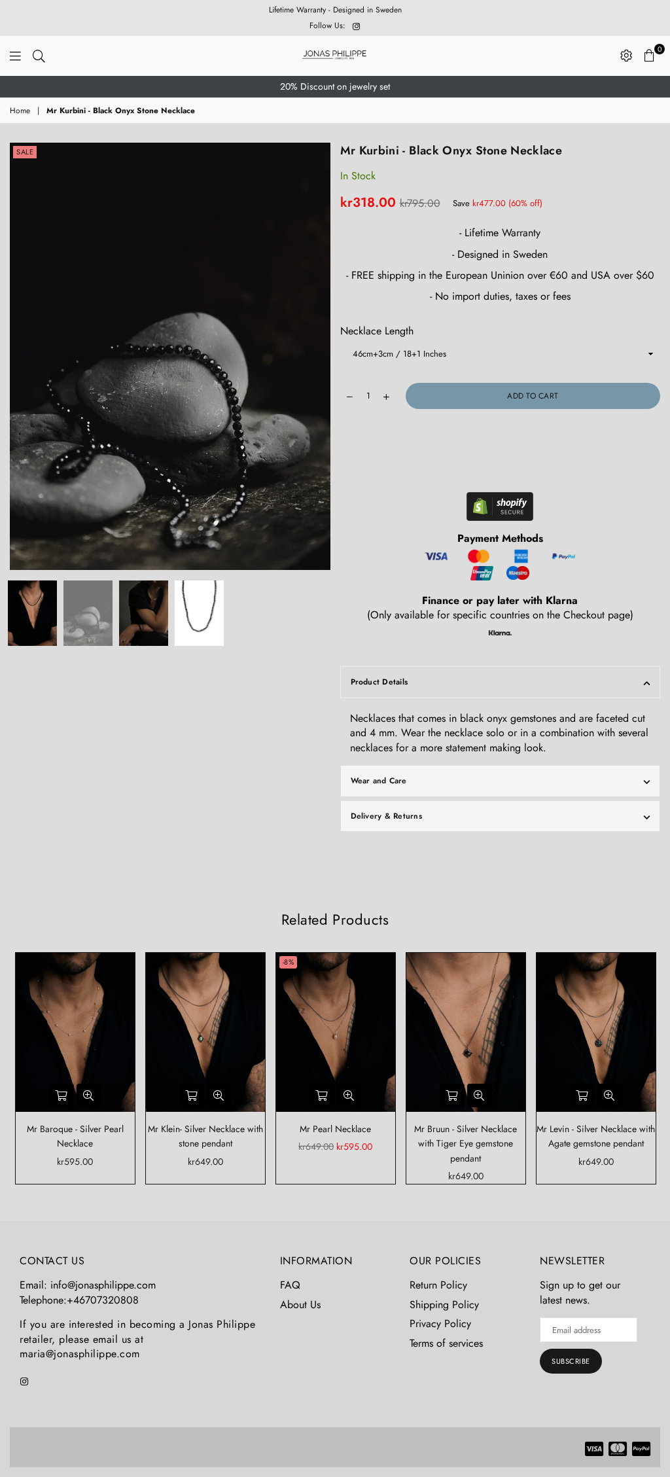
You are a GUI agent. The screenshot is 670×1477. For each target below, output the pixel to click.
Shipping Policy (444, 1304)
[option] (335, 87)
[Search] (39, 55)
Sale (24, 152)
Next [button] (319, 356)
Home (20, 110)
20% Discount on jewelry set (335, 86)
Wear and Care (379, 781)
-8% (288, 962)
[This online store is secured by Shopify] (500, 508)
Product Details (379, 682)
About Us (300, 1304)
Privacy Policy (440, 1323)
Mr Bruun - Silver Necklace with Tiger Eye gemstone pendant (465, 1143)
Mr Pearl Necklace (335, 1128)
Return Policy (438, 1284)
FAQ (290, 1284)
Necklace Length (377, 331)
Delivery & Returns (386, 816)
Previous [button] (21, 356)
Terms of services (446, 1343)
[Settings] (626, 55)
